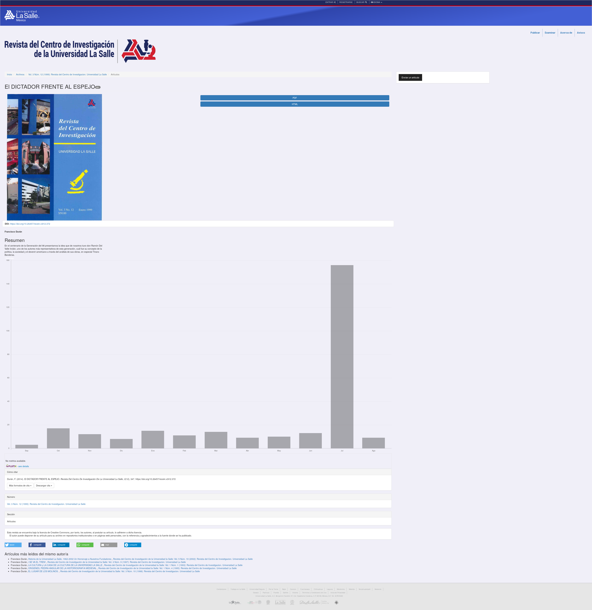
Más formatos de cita (19, 485)
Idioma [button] (377, 2)
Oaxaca (256, 593)
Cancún (293, 589)
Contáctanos (221, 589)
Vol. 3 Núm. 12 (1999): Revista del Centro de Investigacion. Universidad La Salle (67, 74)
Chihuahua (318, 589)
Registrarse (346, 2)
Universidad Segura (257, 589)
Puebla (276, 593)
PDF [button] (295, 97)
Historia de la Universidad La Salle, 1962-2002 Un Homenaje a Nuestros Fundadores (70, 558)
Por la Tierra (273, 589)
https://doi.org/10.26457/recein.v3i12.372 (30, 223)
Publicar (535, 32)
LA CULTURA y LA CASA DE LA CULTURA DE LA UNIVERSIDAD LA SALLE (65, 565)
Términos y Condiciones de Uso (314, 593)
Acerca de (566, 32)
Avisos (581, 32)
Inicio (9, 74)
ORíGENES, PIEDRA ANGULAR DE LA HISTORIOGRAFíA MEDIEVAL (62, 568)
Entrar (329, 2)
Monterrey (341, 589)
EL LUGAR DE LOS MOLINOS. (43, 571)
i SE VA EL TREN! (37, 562)
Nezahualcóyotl (364, 589)
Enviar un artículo (410, 77)
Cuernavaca (305, 589)
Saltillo (285, 593)
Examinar (550, 32)
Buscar (360, 2)
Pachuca (266, 593)
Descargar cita (43, 485)
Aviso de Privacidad (338, 593)
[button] (13, 545)
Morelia (352, 589)
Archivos (20, 74)
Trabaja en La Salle (237, 589)
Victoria (295, 593)
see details (23, 466)
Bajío (284, 589)
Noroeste (378, 589)
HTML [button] (295, 104)
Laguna (330, 589)
